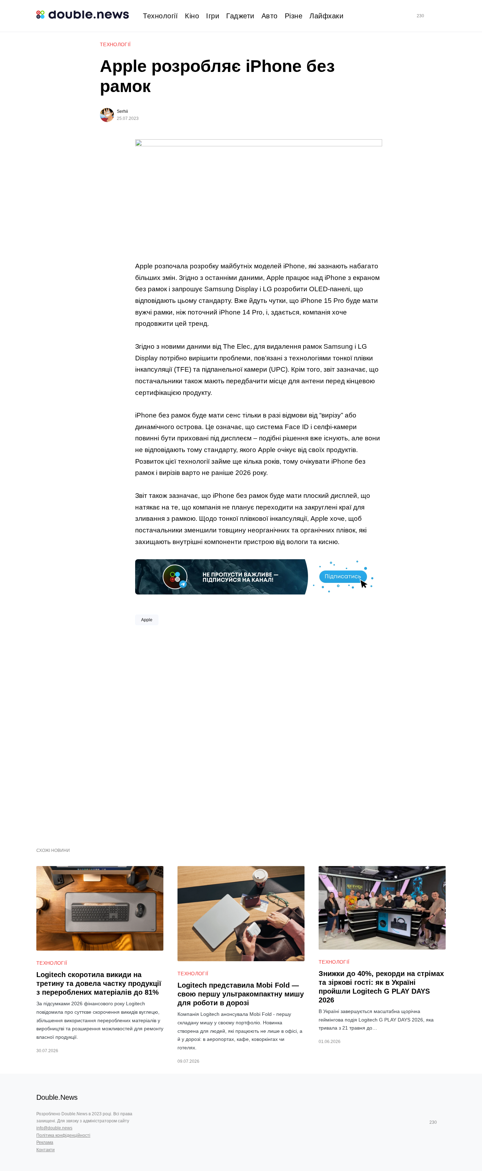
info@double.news (54, 1128)
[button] (443, 16)
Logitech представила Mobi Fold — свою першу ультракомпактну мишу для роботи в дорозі (240, 994)
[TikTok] (430, 16)
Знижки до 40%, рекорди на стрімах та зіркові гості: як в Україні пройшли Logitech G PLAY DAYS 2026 (381, 987)
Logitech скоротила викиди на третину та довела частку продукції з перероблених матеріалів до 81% (98, 983)
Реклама (44, 1142)
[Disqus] (258, 734)
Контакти (45, 1149)
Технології (115, 44)
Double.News (57, 1097)
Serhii (122, 111)
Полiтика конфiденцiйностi (63, 1135)
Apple (146, 619)
